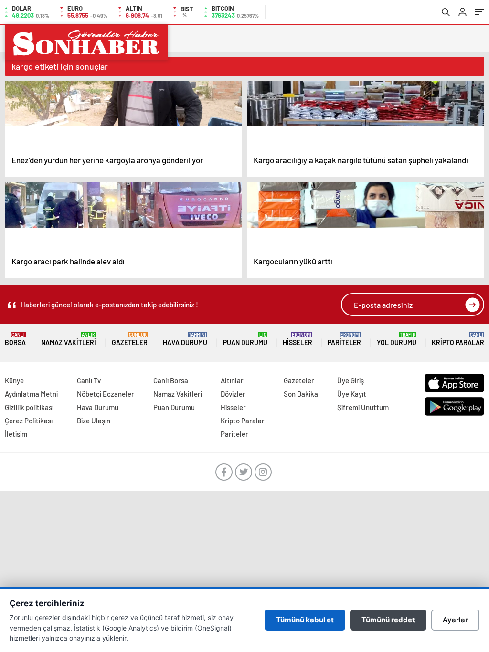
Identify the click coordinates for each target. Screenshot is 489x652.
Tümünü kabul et (305, 619)
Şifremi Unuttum (363, 407)
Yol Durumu (396, 339)
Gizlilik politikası (29, 407)
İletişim (16, 434)
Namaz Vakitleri (68, 339)
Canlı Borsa (170, 380)
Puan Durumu (245, 339)
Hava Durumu (185, 339)
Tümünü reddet (388, 619)
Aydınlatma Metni (31, 393)
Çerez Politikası (29, 420)
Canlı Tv (89, 380)
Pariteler (344, 339)
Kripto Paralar (458, 339)
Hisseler (297, 339)
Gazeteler (130, 339)
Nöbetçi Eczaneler (105, 393)
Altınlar (232, 380)
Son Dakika (301, 393)
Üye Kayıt (351, 393)
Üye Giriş (350, 380)
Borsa (15, 339)
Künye (14, 380)
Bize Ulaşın (93, 420)
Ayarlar (455, 619)
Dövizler (233, 393)
